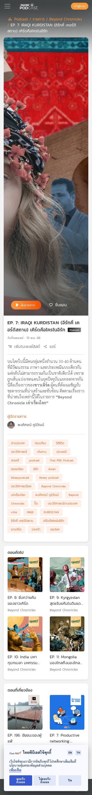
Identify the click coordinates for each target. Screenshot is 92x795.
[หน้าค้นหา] (68, 6)
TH (78, 752)
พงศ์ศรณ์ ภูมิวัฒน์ (31, 424)
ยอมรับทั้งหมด (20, 780)
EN (70, 752)
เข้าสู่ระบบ (79, 6)
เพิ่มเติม (15, 770)
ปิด (70, 780)
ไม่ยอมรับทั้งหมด (45, 780)
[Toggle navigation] (7, 6)
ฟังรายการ (28, 305)
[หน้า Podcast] (38, 6)
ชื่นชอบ (61, 305)
